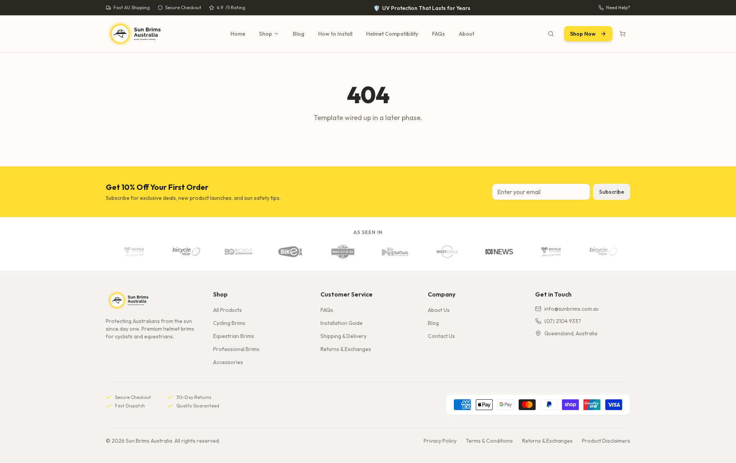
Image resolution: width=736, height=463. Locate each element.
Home (237, 33)
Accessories (228, 362)
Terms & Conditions (489, 440)
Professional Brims (236, 349)
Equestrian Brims (233, 336)
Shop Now (583, 33)
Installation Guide (341, 323)
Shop (265, 33)
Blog (298, 33)
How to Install (335, 33)
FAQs (438, 33)
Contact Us (441, 336)
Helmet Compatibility (392, 33)
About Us (439, 309)
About (466, 33)
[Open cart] (622, 33)
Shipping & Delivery (343, 336)
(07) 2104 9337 (562, 321)
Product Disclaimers (606, 440)
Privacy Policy (440, 440)
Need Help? (618, 7)
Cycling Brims (229, 323)
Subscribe (611, 191)
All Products (227, 309)
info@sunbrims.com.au (571, 308)
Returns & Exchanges (345, 349)
